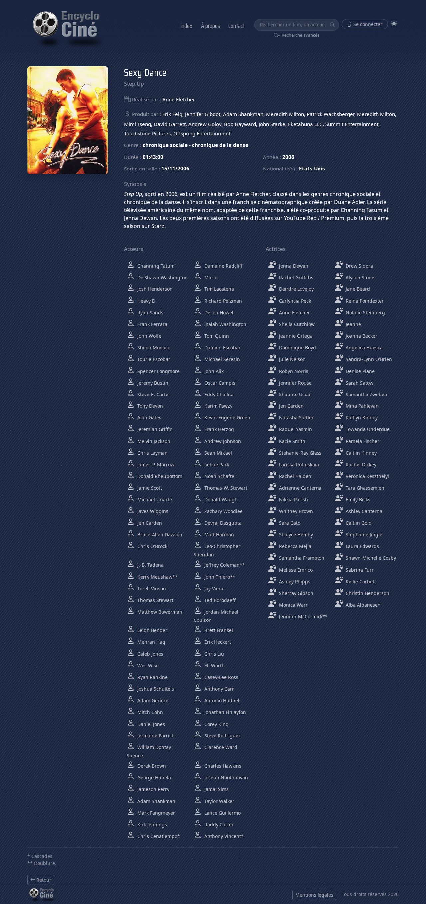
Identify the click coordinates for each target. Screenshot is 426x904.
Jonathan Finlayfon (224, 712)
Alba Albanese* (362, 605)
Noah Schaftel (219, 476)
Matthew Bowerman (159, 612)
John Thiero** (219, 577)
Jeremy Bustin (152, 383)
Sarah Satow (358, 383)
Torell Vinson (151, 588)
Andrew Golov (204, 124)
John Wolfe (148, 336)
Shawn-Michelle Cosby (370, 558)
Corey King (216, 724)
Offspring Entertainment (201, 133)
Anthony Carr (218, 689)
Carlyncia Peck (294, 301)
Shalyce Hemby (295, 534)
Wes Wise (147, 665)
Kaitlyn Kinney (361, 417)
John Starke (272, 124)
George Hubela (153, 777)
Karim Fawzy (217, 406)
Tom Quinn (216, 336)
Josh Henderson (154, 289)
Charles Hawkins (222, 766)
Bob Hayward (240, 124)
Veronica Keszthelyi (366, 476)
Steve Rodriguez (222, 736)
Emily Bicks (357, 499)
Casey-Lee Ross (220, 677)
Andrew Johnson (222, 441)
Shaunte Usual (295, 394)
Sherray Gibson (295, 593)
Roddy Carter (218, 824)
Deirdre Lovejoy (296, 289)
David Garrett (170, 124)
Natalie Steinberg (364, 312)
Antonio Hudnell (222, 700)
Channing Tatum (155, 266)
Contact (236, 26)
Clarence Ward (220, 747)
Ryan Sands (149, 312)
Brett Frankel (218, 630)
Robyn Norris (293, 371)
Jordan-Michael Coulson (216, 616)
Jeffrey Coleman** (224, 565)
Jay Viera (213, 588)
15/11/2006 (175, 168)
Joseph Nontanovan (225, 777)
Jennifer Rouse (295, 383)
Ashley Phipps (294, 581)
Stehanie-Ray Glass (299, 453)
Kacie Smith (291, 441)
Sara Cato (289, 523)
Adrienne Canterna (299, 488)
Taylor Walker (218, 801)
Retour (43, 880)
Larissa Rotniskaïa (298, 464)
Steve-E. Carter (153, 394)
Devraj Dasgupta (222, 523)
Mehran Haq (150, 642)
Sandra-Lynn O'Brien (368, 359)
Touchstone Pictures (147, 133)
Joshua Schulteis (155, 689)
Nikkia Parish (293, 499)
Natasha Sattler (296, 417)
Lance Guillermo (222, 813)
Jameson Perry (152, 789)
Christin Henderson (366, 593)
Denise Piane (359, 371)
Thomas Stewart (154, 600)
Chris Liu (213, 654)
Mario (210, 277)
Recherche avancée (300, 35)
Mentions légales (314, 895)
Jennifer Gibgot (202, 114)
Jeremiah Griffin (154, 429)
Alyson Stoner (360, 277)
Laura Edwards (361, 546)
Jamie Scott (149, 488)
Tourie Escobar (153, 359)
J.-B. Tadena (150, 565)
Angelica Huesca (363, 347)
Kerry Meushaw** (157, 577)
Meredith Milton (285, 114)
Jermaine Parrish (155, 736)
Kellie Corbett (360, 581)
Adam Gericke (152, 700)
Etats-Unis (312, 168)
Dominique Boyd (297, 347)
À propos (210, 26)
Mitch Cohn (149, 712)
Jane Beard (357, 289)
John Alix (213, 371)
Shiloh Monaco (153, 347)
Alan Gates (148, 417)
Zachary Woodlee (223, 511)
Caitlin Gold (358, 523)
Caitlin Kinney (360, 453)
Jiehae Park (216, 464)
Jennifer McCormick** (303, 616)
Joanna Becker (360, 336)
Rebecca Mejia (294, 546)
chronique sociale (165, 145)
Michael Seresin (221, 359)
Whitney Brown (295, 511)
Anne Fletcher (178, 99)
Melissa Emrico (295, 570)
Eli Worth (214, 665)
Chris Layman (152, 453)
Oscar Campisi (220, 383)
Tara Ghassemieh (364, 488)
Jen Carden (149, 523)
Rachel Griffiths (295, 277)
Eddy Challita (218, 394)
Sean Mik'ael (217, 453)
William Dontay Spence (149, 751)
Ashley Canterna (363, 511)
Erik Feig (172, 114)
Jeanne (352, 324)
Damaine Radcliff (223, 266)
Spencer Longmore (158, 371)
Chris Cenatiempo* (158, 836)
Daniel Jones (150, 724)
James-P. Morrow (155, 464)
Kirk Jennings (151, 824)
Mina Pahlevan (361, 406)
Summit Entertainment (351, 124)
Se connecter (367, 24)
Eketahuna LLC (305, 124)
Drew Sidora (358, 266)
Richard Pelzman (222, 301)
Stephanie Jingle (363, 534)
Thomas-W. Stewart (225, 488)
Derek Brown (151, 766)
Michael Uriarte (154, 499)
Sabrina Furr (359, 570)
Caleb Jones (149, 654)
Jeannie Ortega (295, 336)
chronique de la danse (220, 145)
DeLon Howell (219, 312)
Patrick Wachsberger (330, 114)
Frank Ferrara (151, 324)
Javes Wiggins (152, 511)
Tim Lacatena (218, 289)
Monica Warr (293, 605)
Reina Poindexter (364, 301)
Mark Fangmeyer (155, 813)
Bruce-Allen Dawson (159, 534)
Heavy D (145, 301)
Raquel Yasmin (295, 429)
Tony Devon (149, 406)
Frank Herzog (218, 429)
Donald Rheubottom (159, 476)
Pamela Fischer (361, 441)
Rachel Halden (294, 476)
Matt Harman (218, 534)
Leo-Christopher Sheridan (217, 550)
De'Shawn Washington (162, 277)
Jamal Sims (216, 789)
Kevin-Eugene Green (226, 417)
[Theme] (394, 24)
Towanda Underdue (367, 429)
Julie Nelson (292, 359)
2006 (288, 157)
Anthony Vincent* (223, 836)
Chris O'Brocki (152, 546)
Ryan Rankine (152, 677)
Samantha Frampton (301, 558)
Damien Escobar (222, 347)
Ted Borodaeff (219, 600)
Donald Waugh (220, 499)
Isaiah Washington (224, 324)
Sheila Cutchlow (296, 324)
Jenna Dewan (293, 266)
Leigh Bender (151, 630)
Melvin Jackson (153, 441)
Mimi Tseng (137, 124)
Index (186, 26)
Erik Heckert (217, 642)
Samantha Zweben (365, 394)
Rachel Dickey (360, 464)
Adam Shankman (243, 114)
